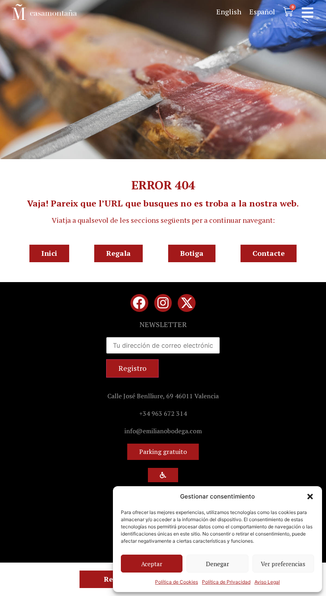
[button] (310, 497)
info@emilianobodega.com (163, 431)
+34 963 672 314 (163, 413)
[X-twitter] (187, 303)
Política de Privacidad (226, 582)
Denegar (217, 564)
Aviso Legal (267, 582)
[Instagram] (163, 303)
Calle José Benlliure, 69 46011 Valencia (163, 395)
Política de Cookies (176, 582)
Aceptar (151, 564)
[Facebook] (139, 303)
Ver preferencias (283, 564)
